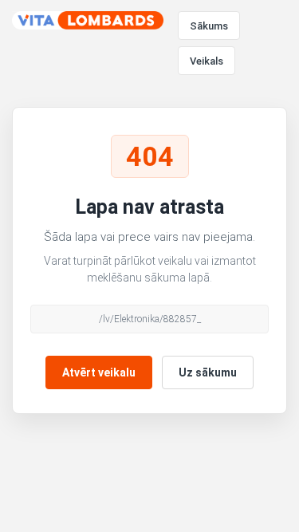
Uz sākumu (208, 372)
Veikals (206, 61)
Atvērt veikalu (99, 372)
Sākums (209, 26)
